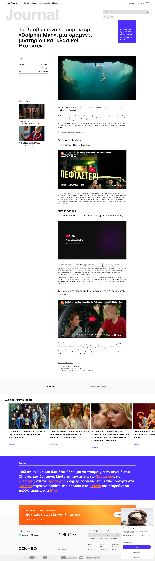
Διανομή (114, 549)
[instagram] (69, 534)
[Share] (20, 76)
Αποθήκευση (137, 552)
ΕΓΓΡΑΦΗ (141, 3)
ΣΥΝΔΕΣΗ (132, 3)
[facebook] (64, 534)
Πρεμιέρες (105, 476)
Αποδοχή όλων (137, 547)
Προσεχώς (45, 68)
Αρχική (90, 544)
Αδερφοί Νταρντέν (43, 71)
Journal (102, 544)
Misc (54, 490)
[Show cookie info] (150, 536)
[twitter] (59, 534)
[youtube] (74, 534)
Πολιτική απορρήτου (137, 557)
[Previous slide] (14, 426)
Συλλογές (27, 481)
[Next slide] (146, 426)
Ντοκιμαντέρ (44, 3)
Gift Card (102, 546)
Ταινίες (27, 3)
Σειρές (34, 3)
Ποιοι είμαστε (115, 544)
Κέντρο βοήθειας (116, 546)
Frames (25, 486)
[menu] (147, 3)
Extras (95, 486)
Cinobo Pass (57, 3)
